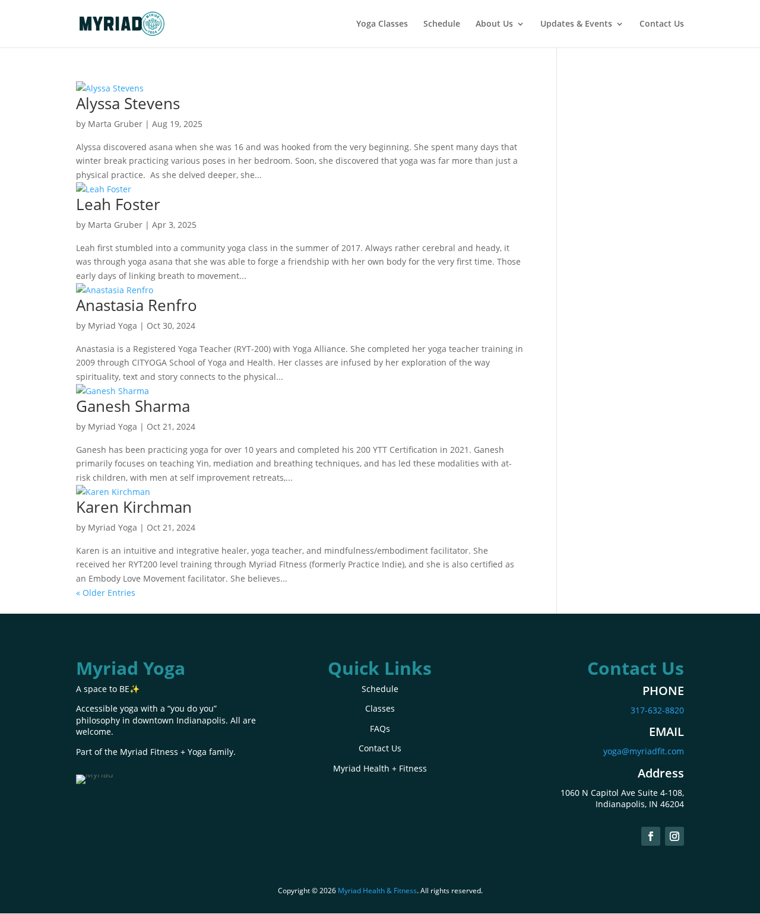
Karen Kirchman (134, 507)
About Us (494, 24)
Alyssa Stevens (128, 103)
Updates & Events (576, 24)
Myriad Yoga (112, 325)
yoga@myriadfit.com (643, 751)
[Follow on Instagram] (674, 836)
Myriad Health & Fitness (377, 891)
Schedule (441, 24)
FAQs (380, 728)
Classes (380, 708)
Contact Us (661, 24)
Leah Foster (118, 204)
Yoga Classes (382, 24)
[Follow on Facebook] (650, 836)
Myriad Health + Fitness (380, 768)
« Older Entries (105, 592)
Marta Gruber (115, 123)
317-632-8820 (657, 710)
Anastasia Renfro (136, 305)
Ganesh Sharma (133, 406)
